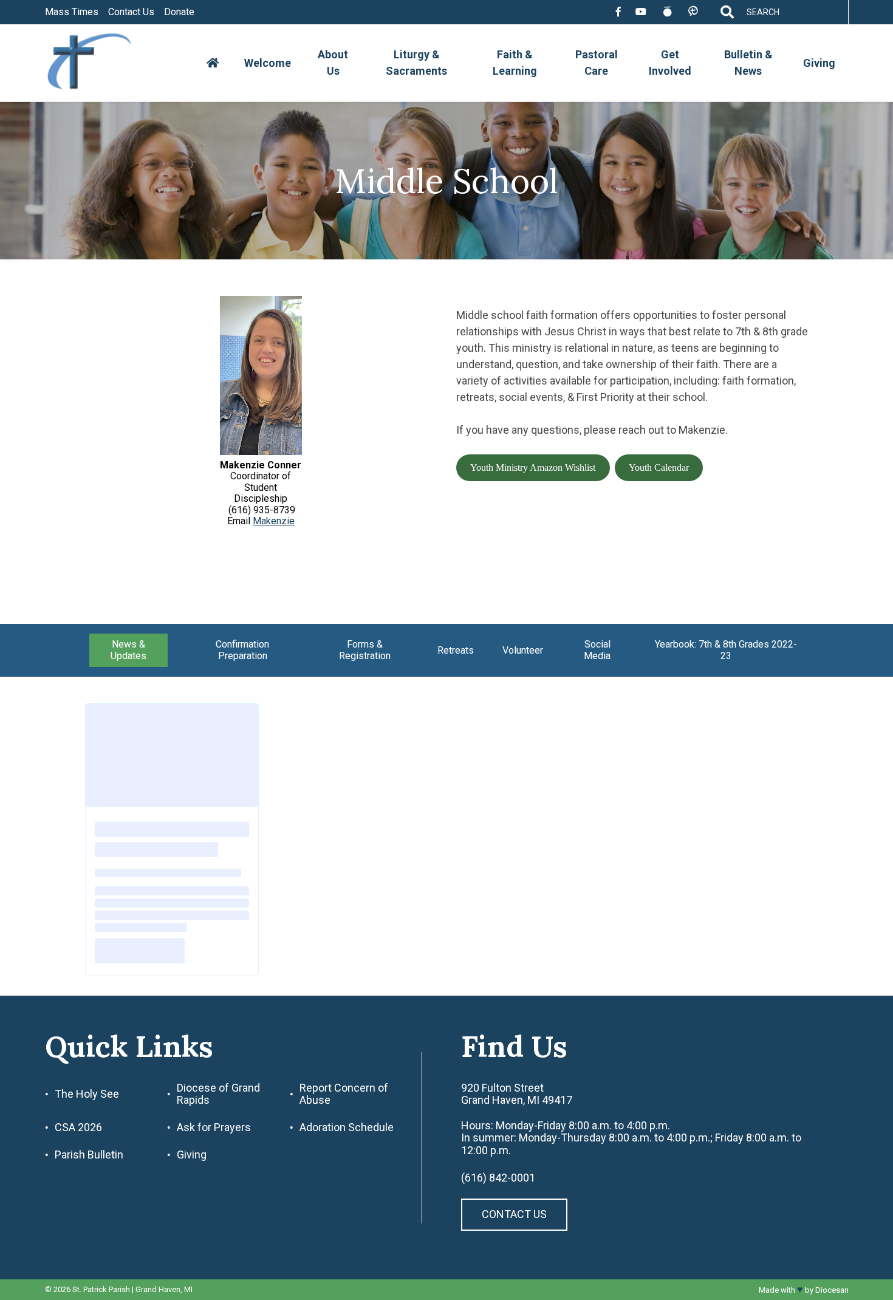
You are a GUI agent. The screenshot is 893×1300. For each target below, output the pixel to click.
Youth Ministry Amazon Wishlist (532, 467)
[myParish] (692, 12)
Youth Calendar (659, 467)
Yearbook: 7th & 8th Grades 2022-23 (726, 649)
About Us (333, 62)
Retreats (455, 650)
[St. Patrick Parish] (98, 63)
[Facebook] (618, 12)
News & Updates (128, 649)
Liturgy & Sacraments (416, 62)
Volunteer (522, 650)
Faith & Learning (515, 62)
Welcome (267, 62)
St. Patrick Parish (101, 1289)
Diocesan (832, 1290)
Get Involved (670, 62)
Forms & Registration (365, 649)
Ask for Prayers (214, 1127)
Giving (819, 62)
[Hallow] (667, 12)
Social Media (597, 649)
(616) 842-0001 (498, 1178)
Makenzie (274, 521)
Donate (179, 12)
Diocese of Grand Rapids (218, 1094)
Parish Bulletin (89, 1155)
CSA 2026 (78, 1127)
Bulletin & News (748, 62)
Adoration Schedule (346, 1127)
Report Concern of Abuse (343, 1094)
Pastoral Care (596, 62)
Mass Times (71, 12)
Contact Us (131, 12)
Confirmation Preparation (242, 649)
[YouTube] (640, 12)
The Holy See (87, 1094)
